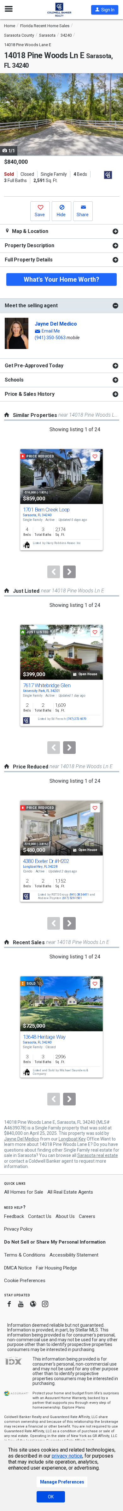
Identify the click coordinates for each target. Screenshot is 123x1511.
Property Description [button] (29, 245)
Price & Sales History (30, 394)
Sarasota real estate (97, 1155)
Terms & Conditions (24, 1255)
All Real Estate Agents (70, 1192)
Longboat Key (72, 1138)
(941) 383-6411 (79, 894)
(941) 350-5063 (50, 337)
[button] (104, 10)
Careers (87, 1216)
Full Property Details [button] (29, 260)
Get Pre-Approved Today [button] (34, 366)
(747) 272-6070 (76, 718)
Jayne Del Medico (56, 324)
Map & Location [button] (29, 231)
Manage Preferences (62, 1481)
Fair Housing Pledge (56, 1268)
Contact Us (39, 1216)
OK (51, 1496)
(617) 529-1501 (72, 898)
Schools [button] (14, 380)
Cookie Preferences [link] (24, 1280)
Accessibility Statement (74, 1255)
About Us (65, 1216)
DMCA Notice (18, 1268)
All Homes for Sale (23, 1192)
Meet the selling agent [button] (31, 306)
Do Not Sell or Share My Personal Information (55, 1242)
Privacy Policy (18, 1229)
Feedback (14, 1216)
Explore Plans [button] (73, 1407)
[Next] (69, 572)
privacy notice (67, 1456)
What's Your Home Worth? (61, 279)
